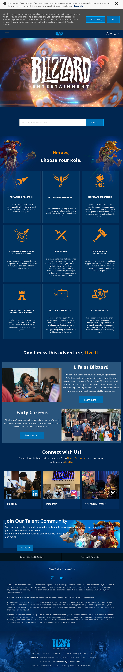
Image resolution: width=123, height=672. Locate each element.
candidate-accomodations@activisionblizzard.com (36, 607)
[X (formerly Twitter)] (100, 490)
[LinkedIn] (22, 490)
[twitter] (52, 578)
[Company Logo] (59, 34)
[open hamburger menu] (7, 34)
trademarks (33, 657)
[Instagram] (61, 490)
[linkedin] (61, 578)
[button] (95, 19)
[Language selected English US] (109, 33)
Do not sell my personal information (70, 661)
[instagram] (70, 578)
